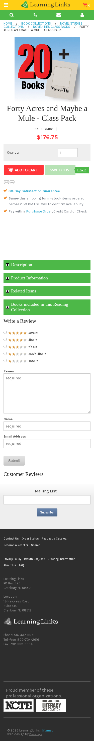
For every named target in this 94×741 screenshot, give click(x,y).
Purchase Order (39, 211)
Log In (81, 170)
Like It (32, 340)
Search (35, 545)
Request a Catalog (54, 538)
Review (9, 371)
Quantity (13, 152)
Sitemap (47, 730)
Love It (32, 333)
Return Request (34, 559)
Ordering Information (61, 559)
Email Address (15, 436)
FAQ (21, 565)
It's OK (32, 347)
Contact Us (11, 538)
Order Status (30, 538)
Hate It (32, 361)
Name (8, 419)
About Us (10, 565)
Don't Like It (36, 354)
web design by (24, 734)
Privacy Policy (12, 559)
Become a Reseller (16, 545)
